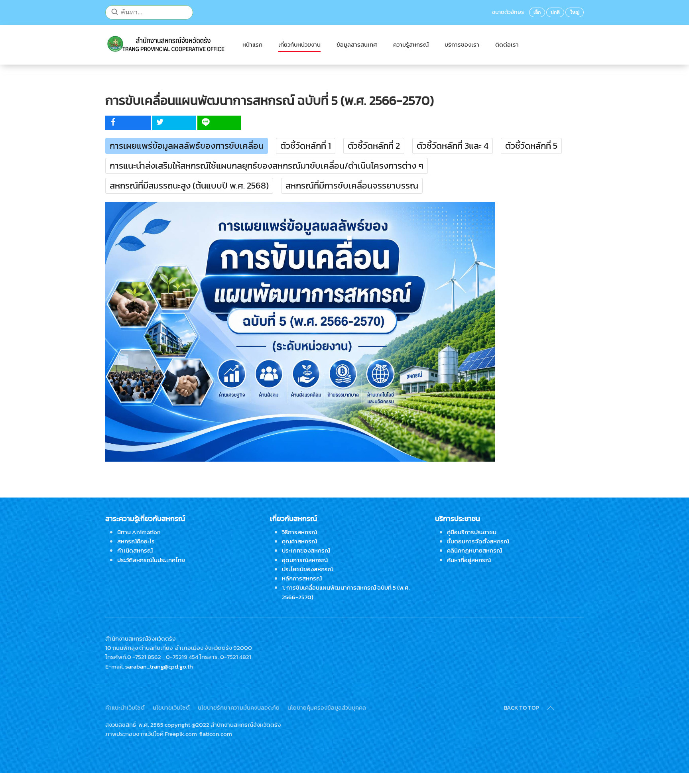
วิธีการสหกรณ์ (299, 532)
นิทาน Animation (139, 532)
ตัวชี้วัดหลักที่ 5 (531, 145)
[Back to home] (165, 45)
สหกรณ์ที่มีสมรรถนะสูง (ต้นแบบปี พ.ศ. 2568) (189, 185)
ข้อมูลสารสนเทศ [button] (357, 44)
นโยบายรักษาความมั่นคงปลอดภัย (239, 707)
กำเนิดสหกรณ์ (135, 550)
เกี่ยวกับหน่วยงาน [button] (299, 44)
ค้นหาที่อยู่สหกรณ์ (469, 560)
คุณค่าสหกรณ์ (299, 541)
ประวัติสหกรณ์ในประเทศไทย (151, 560)
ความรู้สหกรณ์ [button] (411, 44)
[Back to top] (550, 708)
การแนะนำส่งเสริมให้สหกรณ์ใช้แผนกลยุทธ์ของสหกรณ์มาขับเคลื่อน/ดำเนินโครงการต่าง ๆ (266, 165)
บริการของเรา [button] (462, 44)
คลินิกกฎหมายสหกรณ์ (474, 550)
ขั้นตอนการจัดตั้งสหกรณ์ (478, 541)
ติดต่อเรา (507, 44)
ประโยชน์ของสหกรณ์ (307, 569)
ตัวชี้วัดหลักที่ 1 (305, 145)
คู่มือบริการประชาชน (471, 532)
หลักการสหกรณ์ (302, 578)
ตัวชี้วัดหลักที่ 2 (374, 145)
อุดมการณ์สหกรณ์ (305, 560)
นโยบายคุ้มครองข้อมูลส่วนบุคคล (326, 707)
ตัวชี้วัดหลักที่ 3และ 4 (452, 145)
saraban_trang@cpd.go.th (159, 666)
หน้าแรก (252, 44)
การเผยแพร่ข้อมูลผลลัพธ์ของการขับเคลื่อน (187, 145)
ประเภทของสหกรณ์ (306, 550)
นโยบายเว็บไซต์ (171, 707)
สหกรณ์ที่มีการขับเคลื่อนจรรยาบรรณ (351, 185)
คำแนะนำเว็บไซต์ (125, 707)
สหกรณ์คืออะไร (136, 541)
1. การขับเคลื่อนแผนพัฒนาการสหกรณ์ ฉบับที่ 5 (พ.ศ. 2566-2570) (346, 592)
